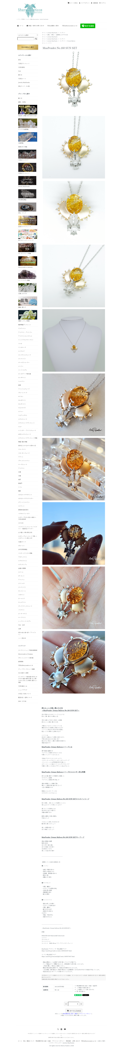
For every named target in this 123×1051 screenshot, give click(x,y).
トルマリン (21, 381)
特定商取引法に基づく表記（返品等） (87, 986)
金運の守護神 (22, 568)
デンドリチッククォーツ (25, 606)
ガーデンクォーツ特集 (24, 253)
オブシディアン (22, 564)
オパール (20, 572)
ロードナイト (22, 617)
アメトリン (21, 579)
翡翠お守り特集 (22, 147)
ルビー (20, 427)
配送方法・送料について (25, 697)
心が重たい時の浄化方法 (25, 532)
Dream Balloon (71, 41)
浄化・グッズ (22, 213)
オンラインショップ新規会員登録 (27, 650)
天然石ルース (22, 78)
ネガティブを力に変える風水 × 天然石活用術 (27, 518)
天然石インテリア (23, 160)
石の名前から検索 (23, 673)
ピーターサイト (22, 613)
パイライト (21, 610)
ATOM (24, 701)
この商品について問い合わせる (85, 989)
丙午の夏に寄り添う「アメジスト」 (27, 633)
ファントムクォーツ (24, 389)
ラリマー (20, 411)
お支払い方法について (24, 694)
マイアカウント (85, 3)
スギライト (21, 595)
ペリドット (21, 506)
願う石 (20, 98)
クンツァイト (22, 359)
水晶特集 (20, 143)
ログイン (103, 3)
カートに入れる (75, 1010)
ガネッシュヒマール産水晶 (25, 658)
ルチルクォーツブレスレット (26, 423)
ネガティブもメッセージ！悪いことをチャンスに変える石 (27, 537)
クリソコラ (21, 583)
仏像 (19, 629)
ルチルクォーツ (22, 419)
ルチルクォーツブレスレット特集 (27, 438)
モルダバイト (22, 404)
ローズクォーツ (22, 464)
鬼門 (19, 479)
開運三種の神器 (22, 442)
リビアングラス (22, 415)
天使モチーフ (22, 542)
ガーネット (21, 576)
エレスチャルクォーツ (24, 355)
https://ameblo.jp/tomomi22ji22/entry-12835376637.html (58, 956)
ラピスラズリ (22, 408)
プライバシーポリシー (58, 1041)
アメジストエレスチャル (25, 336)
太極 (19, 476)
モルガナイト (22, 400)
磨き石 (20, 75)
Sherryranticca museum (25, 267)
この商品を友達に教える (83, 987)
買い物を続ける (81, 991)
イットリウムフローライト (25, 340)
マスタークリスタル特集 (25, 553)
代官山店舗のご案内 (53, 26)
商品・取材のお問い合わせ (36, 26)
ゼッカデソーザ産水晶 (24, 374)
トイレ (20, 487)
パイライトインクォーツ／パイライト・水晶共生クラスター (27, 528)
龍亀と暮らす (22, 307)
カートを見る (74, 3)
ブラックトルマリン (24, 461)
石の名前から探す (28, 47)
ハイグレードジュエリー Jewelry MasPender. (61, 1043)
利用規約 (68, 1041)
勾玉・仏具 (21, 625)
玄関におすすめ (22, 293)
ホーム (21, 26)
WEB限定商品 (22, 200)
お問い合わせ (76, 1041)
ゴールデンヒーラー (24, 362)
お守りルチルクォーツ (24, 434)
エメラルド (21, 351)
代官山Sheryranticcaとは (25, 665)
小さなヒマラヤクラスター (25, 498)
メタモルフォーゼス (24, 513)
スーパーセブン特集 (24, 280)
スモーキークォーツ (24, 453)
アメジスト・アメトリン (25, 332)
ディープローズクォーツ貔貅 (26, 669)
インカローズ (22, 347)
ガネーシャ (21, 545)
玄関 (19, 472)
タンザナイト (22, 377)
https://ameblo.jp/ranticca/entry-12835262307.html (57, 951)
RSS (19, 701)
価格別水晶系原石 (23, 510)
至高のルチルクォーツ (24, 226)
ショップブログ (22, 690)
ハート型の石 (22, 638)
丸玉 (19, 71)
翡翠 (19, 385)
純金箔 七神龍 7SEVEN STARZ (27, 116)
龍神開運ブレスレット (24, 325)
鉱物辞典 (20, 661)
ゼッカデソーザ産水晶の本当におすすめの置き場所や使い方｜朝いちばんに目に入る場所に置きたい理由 (27, 679)
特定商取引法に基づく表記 (43, 1041)
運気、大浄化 (50, 34)
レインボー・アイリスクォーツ (27, 430)
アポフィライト (22, 557)
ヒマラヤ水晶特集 (23, 129)
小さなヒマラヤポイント (25, 495)
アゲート (20, 457)
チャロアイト (22, 602)
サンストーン (22, 591)
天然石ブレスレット (24, 63)
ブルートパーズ (22, 393)
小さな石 (20, 523)
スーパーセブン (22, 370)
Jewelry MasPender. (52, 32)
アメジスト (21, 468)
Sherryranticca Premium (25, 654)
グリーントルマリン (24, 502)
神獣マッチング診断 (24, 321)
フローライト (22, 449)
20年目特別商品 (22, 549)
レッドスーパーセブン (24, 621)
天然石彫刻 (21, 67)
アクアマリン (22, 328)
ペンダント (62, 32)
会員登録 (95, 3)
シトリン (49, 43)
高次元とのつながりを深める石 (27, 445)
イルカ (20, 343)
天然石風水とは (22, 686)
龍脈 (19, 491)
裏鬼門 (20, 483)
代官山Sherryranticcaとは (69, 26)
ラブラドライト (22, 561)
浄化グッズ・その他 (24, 86)
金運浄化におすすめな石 (62, 34)
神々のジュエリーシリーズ (25, 240)
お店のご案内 (101, 1041)
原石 (19, 60)
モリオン (20, 396)
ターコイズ (21, 598)
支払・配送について (28, 1041)
